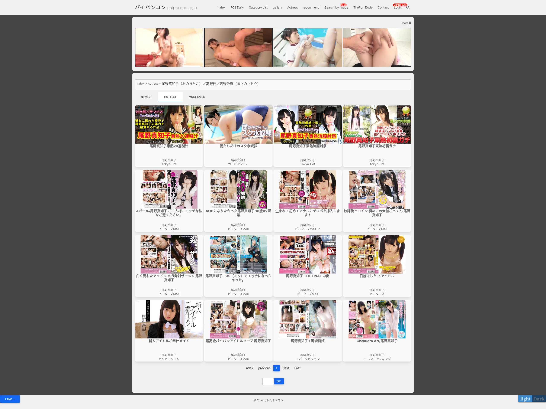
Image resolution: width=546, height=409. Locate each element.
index (221, 7)
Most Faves (197, 96)
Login (398, 7)
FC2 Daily (237, 7)
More (405, 23)
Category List (258, 7)
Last (297, 368)
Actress (292, 7)
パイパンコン (150, 7)
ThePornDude (363, 7)
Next (285, 368)
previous (264, 368)
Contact (383, 7)
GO (279, 381)
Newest (146, 96)
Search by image (336, 7)
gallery (277, 7)
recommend (311, 7)
